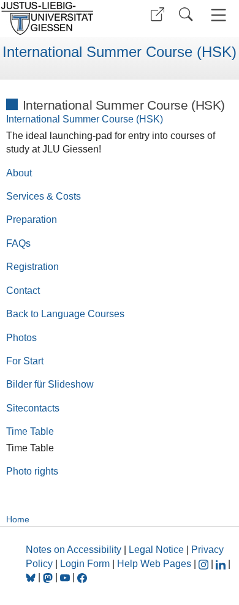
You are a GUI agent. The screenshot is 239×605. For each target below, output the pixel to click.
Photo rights (32, 471)
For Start (25, 361)
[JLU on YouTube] (66, 577)
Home (17, 519)
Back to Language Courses (65, 314)
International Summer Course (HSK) (119, 52)
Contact (23, 290)
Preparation (31, 219)
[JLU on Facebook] (82, 577)
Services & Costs (43, 196)
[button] (157, 14)
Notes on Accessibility (75, 549)
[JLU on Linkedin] (222, 563)
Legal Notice (156, 549)
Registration (32, 266)
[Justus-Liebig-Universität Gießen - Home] (58, 18)
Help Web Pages (154, 563)
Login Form (85, 563)
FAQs (18, 243)
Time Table (30, 431)
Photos (21, 338)
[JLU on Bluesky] (32, 577)
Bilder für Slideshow (50, 384)
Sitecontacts (32, 408)
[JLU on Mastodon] (49, 577)
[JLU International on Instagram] (205, 563)
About (19, 173)
